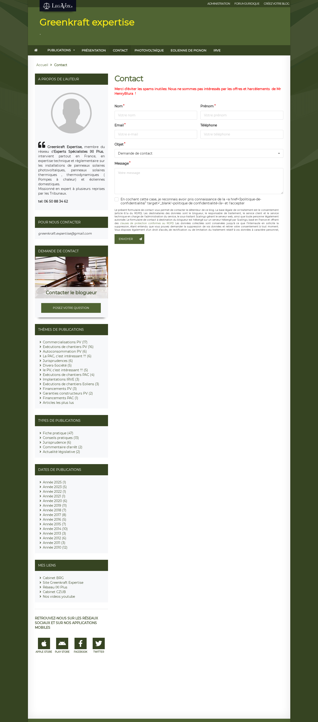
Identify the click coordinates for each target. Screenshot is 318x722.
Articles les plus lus (58, 403)
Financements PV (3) (60, 389)
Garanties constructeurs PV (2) (68, 393)
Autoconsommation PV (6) (65, 351)
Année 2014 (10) (55, 529)
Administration (218, 3)
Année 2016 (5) (54, 519)
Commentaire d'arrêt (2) (62, 447)
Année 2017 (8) (54, 515)
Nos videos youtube (59, 596)
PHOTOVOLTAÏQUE (149, 50)
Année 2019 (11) (55, 505)
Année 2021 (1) (54, 496)
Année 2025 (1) (54, 482)
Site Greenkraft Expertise (63, 582)
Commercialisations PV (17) (65, 342)
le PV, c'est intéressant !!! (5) (65, 370)
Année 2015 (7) (54, 524)
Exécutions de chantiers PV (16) (68, 347)
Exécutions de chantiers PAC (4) (69, 375)
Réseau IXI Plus (55, 587)
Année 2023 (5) (55, 487)
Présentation (94, 50)
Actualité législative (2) (61, 452)
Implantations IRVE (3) (61, 379)
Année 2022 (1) (54, 491)
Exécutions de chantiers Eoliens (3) (71, 384)
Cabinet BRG (53, 578)
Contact (120, 50)
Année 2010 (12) (55, 547)
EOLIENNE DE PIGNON (188, 50)
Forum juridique (246, 3)
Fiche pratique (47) (58, 433)
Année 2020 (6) (55, 501)
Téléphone (208, 125)
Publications (59, 50)
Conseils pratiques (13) (61, 438)
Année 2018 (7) (54, 510)
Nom (119, 106)
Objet (119, 144)
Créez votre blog (276, 3)
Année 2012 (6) (54, 538)
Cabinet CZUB (54, 592)
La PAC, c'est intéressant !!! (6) (67, 356)
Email (119, 125)
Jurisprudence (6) (57, 442)
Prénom (207, 106)
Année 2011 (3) (54, 543)
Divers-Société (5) (57, 365)
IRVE (217, 50)
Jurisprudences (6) (58, 361)
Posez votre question (71, 308)
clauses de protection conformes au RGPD (147, 223)
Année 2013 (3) (54, 533)
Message (122, 163)
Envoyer (126, 239)
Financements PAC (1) (60, 398)
